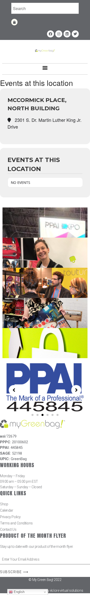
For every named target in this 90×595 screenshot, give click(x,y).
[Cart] (14, 22)
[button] (45, 68)
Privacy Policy (10, 517)
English (18, 592)
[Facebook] (50, 33)
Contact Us (8, 529)
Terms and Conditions (16, 523)
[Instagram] (58, 33)
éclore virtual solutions (66, 590)
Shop (4, 504)
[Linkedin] (67, 33)
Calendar (6, 510)
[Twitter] (75, 33)
